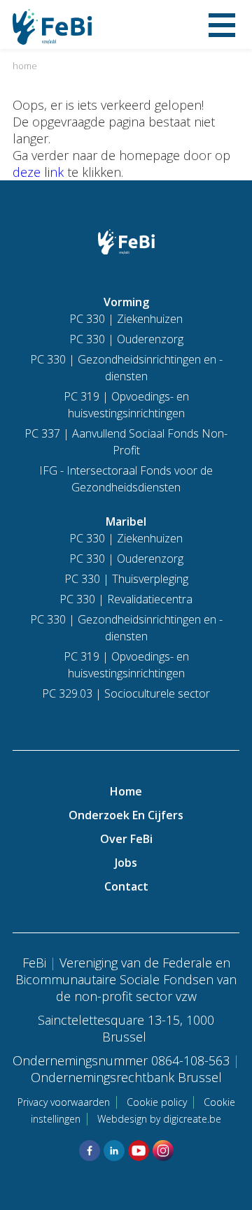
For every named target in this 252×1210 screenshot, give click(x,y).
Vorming (126, 302)
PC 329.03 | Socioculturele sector (126, 693)
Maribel (126, 521)
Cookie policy (157, 1102)
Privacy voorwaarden (64, 1102)
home (25, 65)
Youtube (138, 1150)
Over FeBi (126, 839)
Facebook (89, 1150)
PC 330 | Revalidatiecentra (125, 599)
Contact (126, 886)
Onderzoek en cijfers (126, 815)
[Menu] (221, 24)
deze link (38, 172)
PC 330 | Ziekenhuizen (126, 318)
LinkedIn (114, 1150)
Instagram (163, 1150)
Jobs (126, 862)
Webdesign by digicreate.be (159, 1118)
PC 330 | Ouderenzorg (126, 339)
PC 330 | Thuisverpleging (126, 578)
